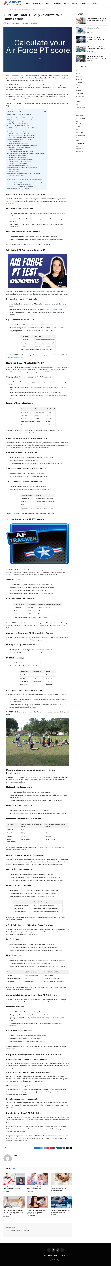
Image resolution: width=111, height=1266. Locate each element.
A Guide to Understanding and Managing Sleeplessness (60, 1211)
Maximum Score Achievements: (19, 157)
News (47, 3)
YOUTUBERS (80, 152)
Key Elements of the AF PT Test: (19, 124)
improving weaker (52, 309)
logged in (15, 1230)
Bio (77, 87)
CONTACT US (64, 1255)
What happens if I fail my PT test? (22, 184)
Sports (78, 126)
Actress (78, 73)
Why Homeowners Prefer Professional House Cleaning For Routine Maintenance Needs (97, 48)
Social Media (79, 124)
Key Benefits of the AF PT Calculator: (21, 122)
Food (77, 104)
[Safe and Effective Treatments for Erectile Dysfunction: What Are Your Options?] (14, 1202)
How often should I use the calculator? (23, 186)
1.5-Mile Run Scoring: (16, 149)
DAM (9, 23)
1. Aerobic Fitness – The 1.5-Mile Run (20, 133)
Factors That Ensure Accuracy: (19, 163)
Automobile (79, 82)
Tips (77, 138)
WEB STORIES (80, 149)
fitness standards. (16, 357)
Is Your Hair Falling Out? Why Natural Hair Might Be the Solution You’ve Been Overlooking (36, 1212)
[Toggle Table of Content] (44, 111)
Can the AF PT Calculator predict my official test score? (28, 182)
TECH (66, 3)
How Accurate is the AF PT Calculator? (20, 161)
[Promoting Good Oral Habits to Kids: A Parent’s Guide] (37, 1179)
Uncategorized (80, 143)
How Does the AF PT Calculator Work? (19, 126)
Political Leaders (80, 118)
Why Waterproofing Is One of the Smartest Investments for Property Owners (96, 29)
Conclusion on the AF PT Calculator (19, 188)
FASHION (93, 3)
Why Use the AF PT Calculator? (19, 116)
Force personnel (39, 291)
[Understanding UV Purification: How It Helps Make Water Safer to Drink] (81, 21)
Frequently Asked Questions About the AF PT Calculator (26, 179)
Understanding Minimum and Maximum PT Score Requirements (27, 153)
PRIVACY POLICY (53, 1255)
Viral (77, 146)
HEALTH (74, 3)
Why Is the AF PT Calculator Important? (20, 120)
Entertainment (37, 3)
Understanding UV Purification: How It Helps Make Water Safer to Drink (97, 19)
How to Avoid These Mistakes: (19, 177)
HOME (28, 3)
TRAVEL (83, 3)
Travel (78, 140)
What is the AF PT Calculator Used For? (20, 114)
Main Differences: (15, 171)
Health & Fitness (80, 107)
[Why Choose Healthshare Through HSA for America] (14, 1179)
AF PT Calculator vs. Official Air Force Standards (22, 167)
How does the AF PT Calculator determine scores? (26, 181)
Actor (77, 71)
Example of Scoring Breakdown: (19, 129)
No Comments (25, 23)
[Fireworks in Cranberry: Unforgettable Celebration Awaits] (81, 39)
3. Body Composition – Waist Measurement (22, 137)
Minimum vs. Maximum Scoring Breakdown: (22, 159)
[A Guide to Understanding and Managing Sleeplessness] (61, 1202)
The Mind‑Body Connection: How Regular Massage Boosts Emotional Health (61, 1188)
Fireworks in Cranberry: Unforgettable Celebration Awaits (95, 38)
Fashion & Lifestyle (81, 99)
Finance (78, 101)
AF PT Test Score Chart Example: (20, 143)
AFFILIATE (79, 76)
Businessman (79, 93)
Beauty (78, 85)
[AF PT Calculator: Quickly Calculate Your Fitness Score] (37, 49)
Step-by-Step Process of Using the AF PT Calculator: (25, 128)
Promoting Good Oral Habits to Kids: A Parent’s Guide (37, 1188)
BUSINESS (57, 3)
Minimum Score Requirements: (19, 155)
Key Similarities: (15, 169)
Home (77, 110)
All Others (79, 79)
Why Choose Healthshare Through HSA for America (11, 1188)
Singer (78, 121)
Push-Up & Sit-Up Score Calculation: (20, 147)
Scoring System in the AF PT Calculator (20, 139)
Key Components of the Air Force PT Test (20, 132)
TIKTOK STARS (80, 135)
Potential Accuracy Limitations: (19, 165)
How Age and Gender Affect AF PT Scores (22, 151)
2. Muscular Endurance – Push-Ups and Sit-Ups (23, 135)
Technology (79, 132)
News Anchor (80, 115)
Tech (77, 129)
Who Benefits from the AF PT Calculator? (22, 118)
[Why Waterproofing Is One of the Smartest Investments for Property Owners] (81, 30)
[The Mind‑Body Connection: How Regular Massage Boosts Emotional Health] (61, 1179)
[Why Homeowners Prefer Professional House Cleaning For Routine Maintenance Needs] (81, 49)
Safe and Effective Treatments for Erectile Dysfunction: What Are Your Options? (13, 1212)
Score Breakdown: (16, 141)
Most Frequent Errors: (17, 175)
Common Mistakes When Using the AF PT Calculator (24, 173)
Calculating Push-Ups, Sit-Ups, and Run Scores (22, 145)
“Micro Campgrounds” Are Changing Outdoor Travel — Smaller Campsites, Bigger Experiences (96, 57)
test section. (10, 203)
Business (78, 90)
